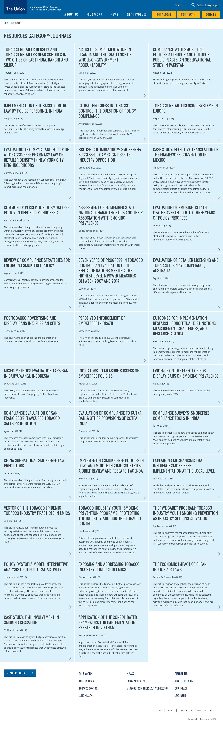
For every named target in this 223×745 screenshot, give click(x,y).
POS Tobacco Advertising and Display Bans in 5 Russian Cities (32, 320)
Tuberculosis (86, 681)
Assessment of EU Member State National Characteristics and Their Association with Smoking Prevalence (111, 215)
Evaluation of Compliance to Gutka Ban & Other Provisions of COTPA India (110, 418)
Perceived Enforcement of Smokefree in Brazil (102, 320)
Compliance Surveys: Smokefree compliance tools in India (181, 415)
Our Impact (181, 688)
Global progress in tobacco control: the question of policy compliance (107, 111)
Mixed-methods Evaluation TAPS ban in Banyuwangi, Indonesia (36, 373)
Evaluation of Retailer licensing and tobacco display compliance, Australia (186, 265)
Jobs (159, 710)
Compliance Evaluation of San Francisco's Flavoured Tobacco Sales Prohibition (32, 418)
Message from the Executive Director (147, 688)
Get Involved (137, 14)
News (115, 14)
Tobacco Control (88, 688)
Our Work (94, 14)
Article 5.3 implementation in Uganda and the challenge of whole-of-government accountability (105, 57)
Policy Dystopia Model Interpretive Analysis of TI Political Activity (36, 566)
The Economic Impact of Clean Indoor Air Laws (180, 566)
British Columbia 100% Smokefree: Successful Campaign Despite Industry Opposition (110, 154)
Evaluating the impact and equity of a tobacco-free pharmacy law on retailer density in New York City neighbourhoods (36, 157)
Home (6, 22)
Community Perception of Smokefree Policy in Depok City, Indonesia (36, 210)
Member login (16, 673)
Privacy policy (206, 710)
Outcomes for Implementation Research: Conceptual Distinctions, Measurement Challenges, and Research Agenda (184, 325)
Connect (187, 14)
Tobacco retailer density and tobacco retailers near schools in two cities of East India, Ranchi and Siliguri (36, 57)
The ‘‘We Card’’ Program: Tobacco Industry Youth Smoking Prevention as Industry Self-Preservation (185, 513)
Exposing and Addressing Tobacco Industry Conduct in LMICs (109, 566)
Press (170, 710)
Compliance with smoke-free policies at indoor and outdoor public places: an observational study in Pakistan (182, 57)
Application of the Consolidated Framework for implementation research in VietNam (108, 622)
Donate (211, 14)
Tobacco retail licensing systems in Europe (185, 108)
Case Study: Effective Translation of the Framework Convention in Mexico (185, 154)
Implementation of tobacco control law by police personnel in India (36, 108)
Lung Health (85, 696)
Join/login (164, 14)
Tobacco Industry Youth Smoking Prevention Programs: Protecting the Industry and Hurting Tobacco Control (110, 515)
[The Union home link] (32, 7)
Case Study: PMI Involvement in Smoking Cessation (31, 619)
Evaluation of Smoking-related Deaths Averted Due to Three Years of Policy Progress (184, 212)
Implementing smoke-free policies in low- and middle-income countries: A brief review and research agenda (111, 465)
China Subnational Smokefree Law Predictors (34, 463)
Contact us (186, 710)
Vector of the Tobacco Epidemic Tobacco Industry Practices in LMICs (37, 510)
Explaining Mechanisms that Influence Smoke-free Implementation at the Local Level (184, 465)
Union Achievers (136, 681)
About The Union (184, 681)
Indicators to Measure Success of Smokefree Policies (109, 373)
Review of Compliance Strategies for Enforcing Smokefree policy (37, 262)
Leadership (181, 696)
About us (71, 14)
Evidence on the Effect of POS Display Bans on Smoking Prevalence (185, 373)
